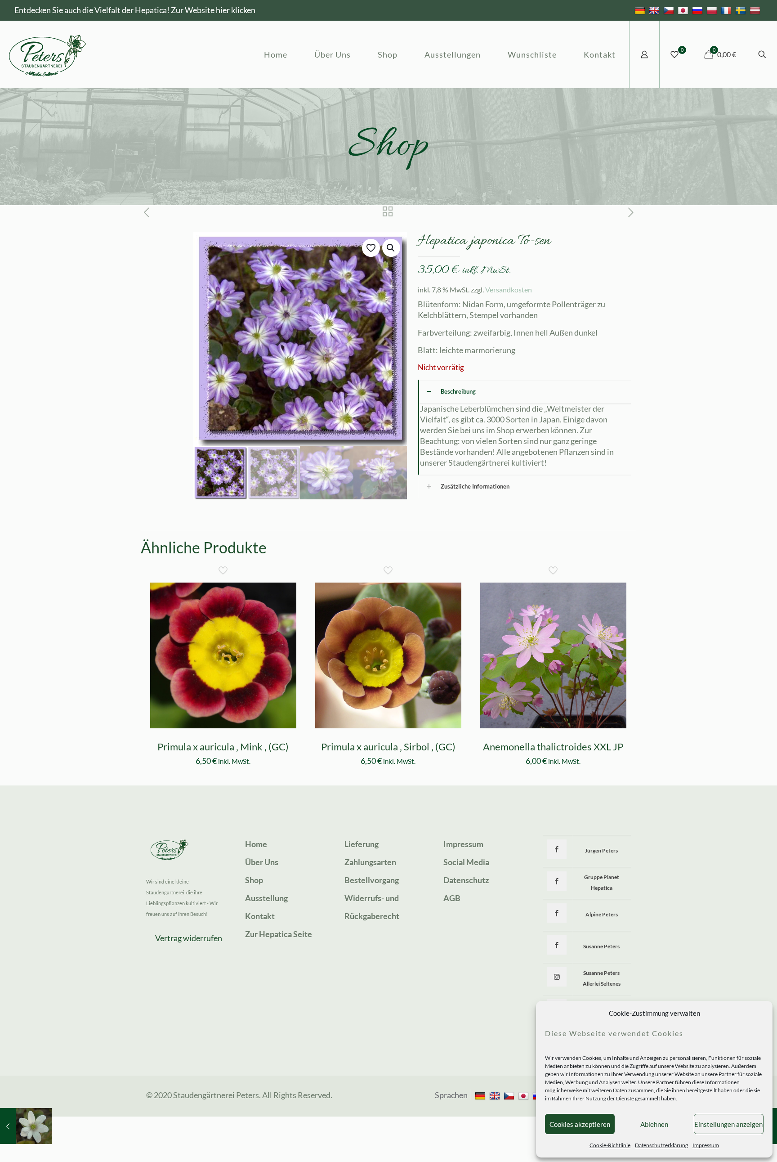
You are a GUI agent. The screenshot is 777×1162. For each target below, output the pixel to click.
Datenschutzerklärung (661, 1145)
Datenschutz (466, 880)
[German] (641, 9)
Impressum (705, 1145)
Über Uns (261, 862)
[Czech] (669, 9)
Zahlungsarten (370, 862)
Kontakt (260, 916)
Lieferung (361, 844)
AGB (451, 898)
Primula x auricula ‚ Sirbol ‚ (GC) (388, 746)
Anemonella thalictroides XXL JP (553, 746)
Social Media (466, 862)
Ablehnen (654, 1124)
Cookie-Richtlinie (609, 1145)
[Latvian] (756, 9)
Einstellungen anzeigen (728, 1124)
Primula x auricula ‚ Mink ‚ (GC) (223, 746)
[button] (391, 248)
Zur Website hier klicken (213, 10)
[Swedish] (741, 9)
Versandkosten (508, 289)
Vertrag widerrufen (188, 938)
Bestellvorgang (371, 880)
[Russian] (698, 9)
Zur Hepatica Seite (278, 934)
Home (256, 844)
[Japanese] (684, 9)
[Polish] (712, 9)
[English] (655, 9)
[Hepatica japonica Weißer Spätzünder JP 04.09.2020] (26, 1126)
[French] (727, 9)
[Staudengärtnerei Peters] (47, 54)
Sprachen (451, 1095)
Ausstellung (266, 898)
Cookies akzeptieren (579, 1124)
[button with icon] (557, 849)
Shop (254, 880)
